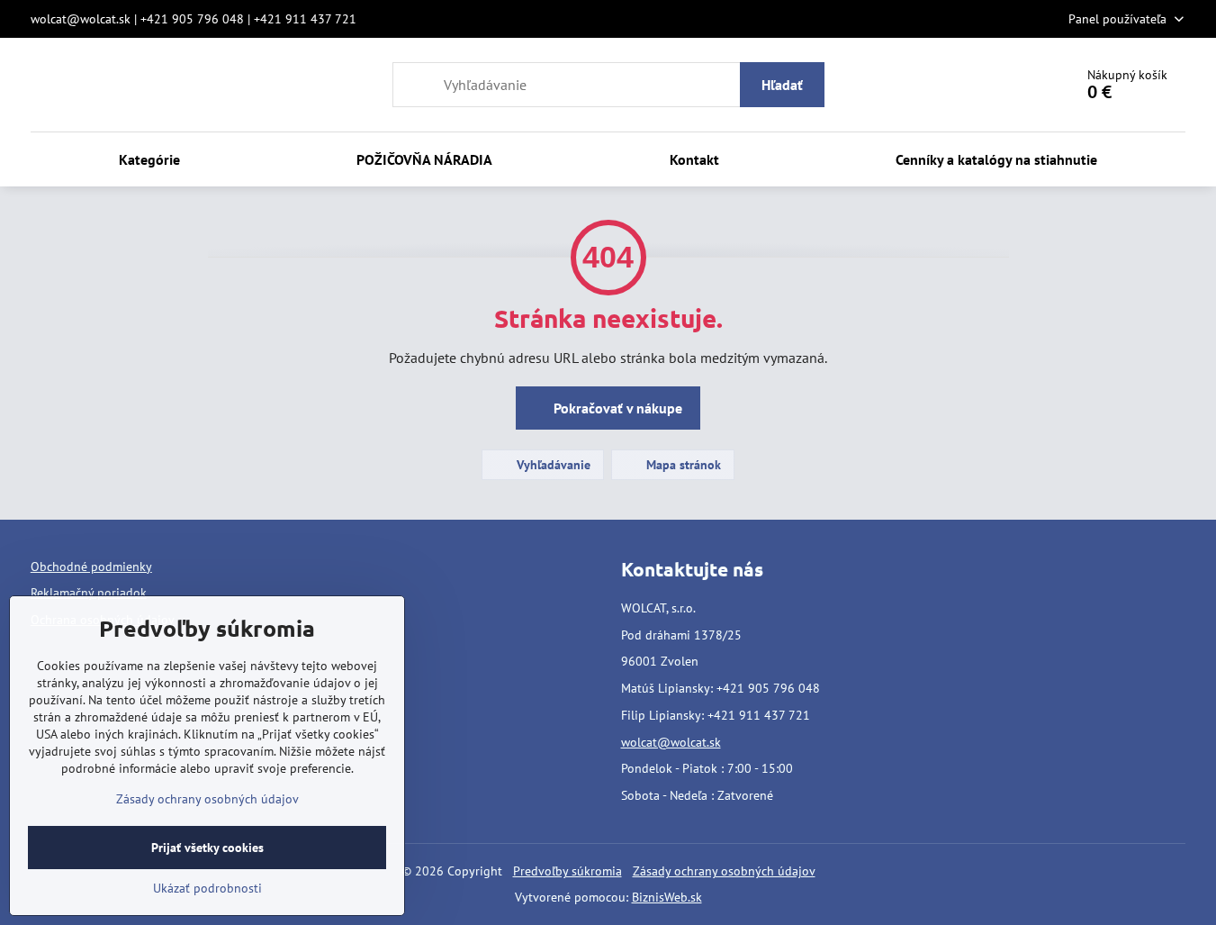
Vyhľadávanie (551, 465)
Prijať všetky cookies (207, 847)
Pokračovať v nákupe (616, 408)
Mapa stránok (682, 465)
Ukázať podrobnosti (207, 888)
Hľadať (782, 85)
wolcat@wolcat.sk (671, 742)
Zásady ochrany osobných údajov (724, 871)
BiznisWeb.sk (667, 897)
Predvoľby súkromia (567, 871)
